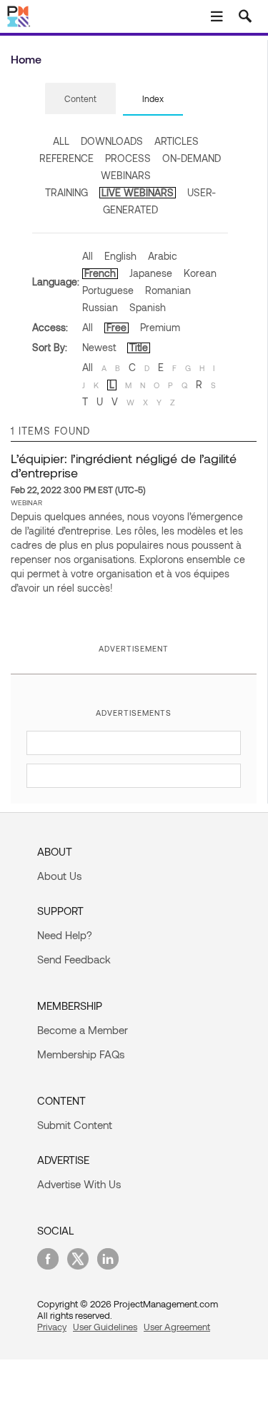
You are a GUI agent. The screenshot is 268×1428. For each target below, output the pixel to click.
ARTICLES (176, 141)
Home (26, 59)
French (100, 273)
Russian (100, 307)
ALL (61, 141)
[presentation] (80, 98)
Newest (99, 347)
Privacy (51, 1326)
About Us (59, 875)
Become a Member (82, 1029)
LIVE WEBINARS (137, 192)
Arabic (162, 256)
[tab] (80, 99)
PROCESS (128, 158)
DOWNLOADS (112, 141)
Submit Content (74, 1124)
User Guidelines (105, 1326)
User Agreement (177, 1326)
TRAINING (66, 192)
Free (116, 327)
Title (138, 347)
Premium (160, 327)
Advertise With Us (79, 1184)
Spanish (147, 307)
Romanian (168, 290)
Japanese (150, 273)
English (120, 256)
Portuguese (108, 290)
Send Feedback (74, 959)
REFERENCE (66, 158)
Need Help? (64, 934)
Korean (200, 273)
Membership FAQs (80, 1054)
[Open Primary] (216, 16)
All (87, 256)
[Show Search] (245, 16)
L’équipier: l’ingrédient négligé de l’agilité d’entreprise (124, 465)
